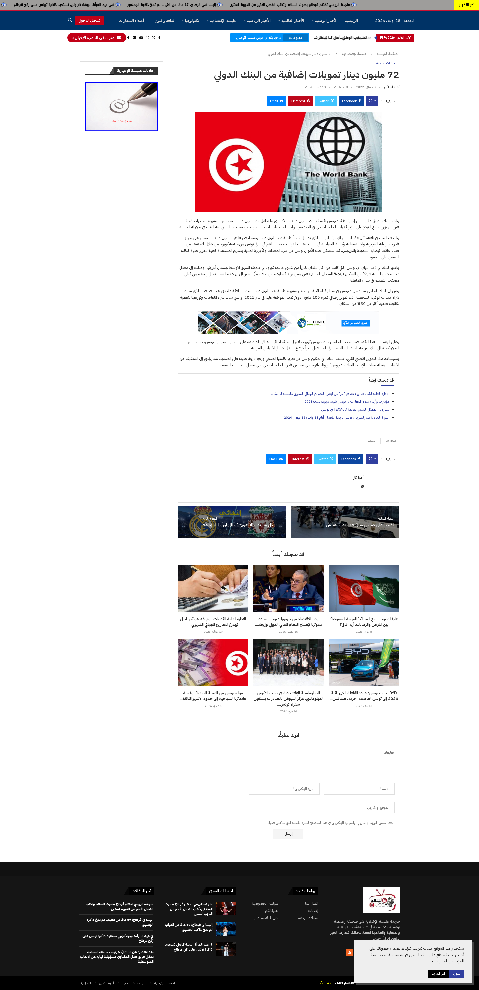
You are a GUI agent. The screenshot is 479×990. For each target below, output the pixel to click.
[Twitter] (154, 38)
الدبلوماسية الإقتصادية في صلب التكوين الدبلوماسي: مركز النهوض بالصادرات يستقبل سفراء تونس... (288, 698)
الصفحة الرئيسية (388, 53)
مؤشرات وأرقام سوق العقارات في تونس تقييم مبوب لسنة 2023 (346, 401)
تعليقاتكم (271, 911)
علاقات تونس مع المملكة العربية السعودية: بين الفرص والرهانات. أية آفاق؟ (364, 622)
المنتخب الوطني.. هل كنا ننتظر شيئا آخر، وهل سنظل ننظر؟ (319, 38)
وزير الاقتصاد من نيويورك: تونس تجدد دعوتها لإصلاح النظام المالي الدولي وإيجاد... (288, 622)
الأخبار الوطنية (326, 20)
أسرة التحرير (106, 983)
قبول (456, 973)
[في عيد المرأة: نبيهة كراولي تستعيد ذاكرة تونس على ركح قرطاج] (226, 949)
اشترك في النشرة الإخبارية (94, 37)
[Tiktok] (128, 38)
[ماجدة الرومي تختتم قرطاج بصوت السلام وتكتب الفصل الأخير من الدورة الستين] (226, 908)
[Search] (69, 20)
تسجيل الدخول (89, 20)
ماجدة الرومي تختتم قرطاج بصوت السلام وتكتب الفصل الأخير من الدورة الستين (351, 4)
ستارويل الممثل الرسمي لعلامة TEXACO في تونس (355, 409)
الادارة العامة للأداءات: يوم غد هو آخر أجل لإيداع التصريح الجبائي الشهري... (213, 622)
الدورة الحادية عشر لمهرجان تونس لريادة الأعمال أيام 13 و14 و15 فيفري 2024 (336, 417)
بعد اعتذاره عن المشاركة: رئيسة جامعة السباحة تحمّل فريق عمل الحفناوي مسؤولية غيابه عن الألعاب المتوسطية (117, 956)
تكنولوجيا (192, 20)
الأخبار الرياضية (259, 20)
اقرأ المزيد (438, 973)
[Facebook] (159, 38)
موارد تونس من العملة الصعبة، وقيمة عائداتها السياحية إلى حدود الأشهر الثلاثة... (213, 696)
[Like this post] (370, 101)
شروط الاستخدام (266, 918)
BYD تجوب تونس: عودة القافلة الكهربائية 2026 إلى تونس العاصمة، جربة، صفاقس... (364, 696)
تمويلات (371, 441)
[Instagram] (147, 38)
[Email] (135, 38)
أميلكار (388, 87)
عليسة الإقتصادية (223, 20)
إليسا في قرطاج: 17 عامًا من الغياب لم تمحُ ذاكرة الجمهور (233, 4)
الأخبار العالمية (292, 20)
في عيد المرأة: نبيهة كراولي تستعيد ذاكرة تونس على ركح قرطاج (125, 4)
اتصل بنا (85, 983)
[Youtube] (141, 38)
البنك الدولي (390, 441)
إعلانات (313, 911)
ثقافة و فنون (164, 20)
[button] (370, 38)
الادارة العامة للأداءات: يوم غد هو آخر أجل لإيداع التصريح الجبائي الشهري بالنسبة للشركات (329, 393)
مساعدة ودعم (308, 918)
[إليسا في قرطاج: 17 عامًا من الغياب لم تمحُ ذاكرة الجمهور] (226, 929)
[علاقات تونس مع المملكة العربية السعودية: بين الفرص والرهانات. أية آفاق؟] (364, 588)
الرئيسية (351, 20)
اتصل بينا (311, 903)
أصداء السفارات (131, 20)
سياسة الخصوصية (265, 903)
